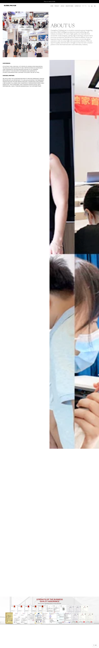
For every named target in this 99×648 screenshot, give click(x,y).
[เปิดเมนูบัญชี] (91, 6)
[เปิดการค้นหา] (89, 6)
